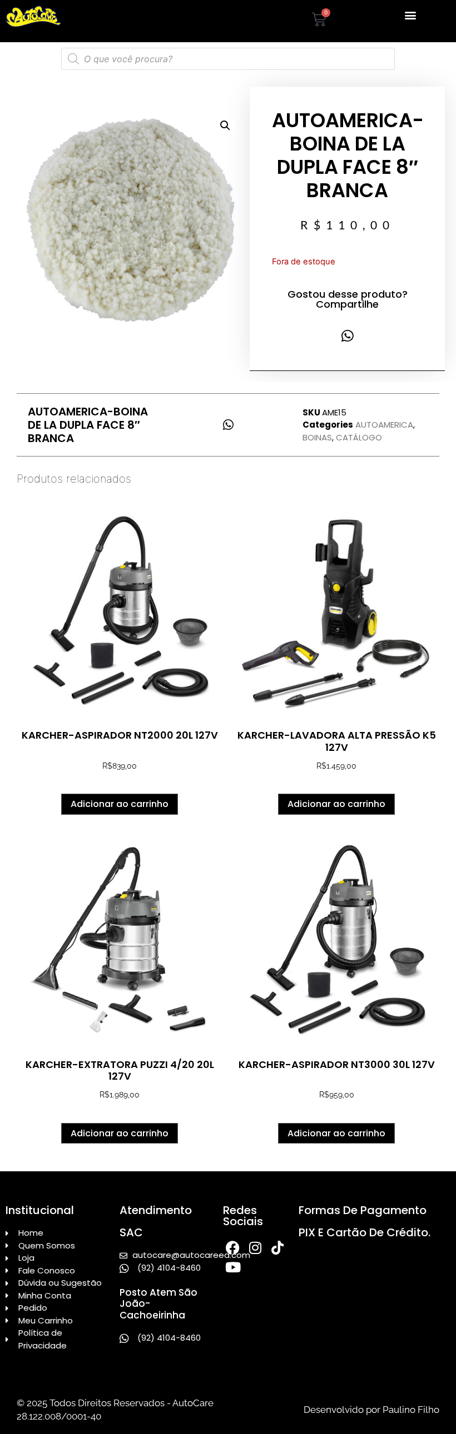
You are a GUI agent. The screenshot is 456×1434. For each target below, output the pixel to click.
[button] (411, 15)
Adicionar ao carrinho (119, 804)
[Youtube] (232, 1267)
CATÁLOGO (359, 437)
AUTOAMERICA (384, 424)
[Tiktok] (277, 1247)
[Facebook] (232, 1247)
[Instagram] (255, 1247)
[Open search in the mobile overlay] (228, 59)
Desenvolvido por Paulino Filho (371, 1409)
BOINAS (317, 437)
